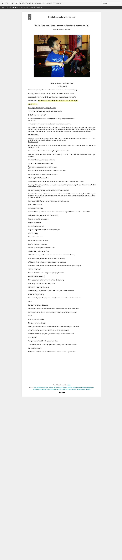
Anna (69, 385)
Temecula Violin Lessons (83, 389)
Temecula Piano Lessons (54, 389)
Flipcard (8, 7)
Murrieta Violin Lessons (39, 389)
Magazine (15, 7)
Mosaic (21, 7)
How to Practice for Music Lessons (43, 387)
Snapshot (32, 7)
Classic (3, 7)
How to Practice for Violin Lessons (61, 17)
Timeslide (39, 7)
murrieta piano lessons (74, 387)
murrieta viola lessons (87, 387)
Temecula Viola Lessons (69, 389)
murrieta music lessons (60, 387)
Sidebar (26, 7)
